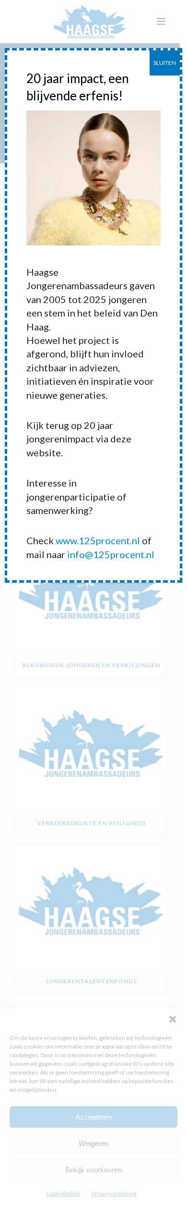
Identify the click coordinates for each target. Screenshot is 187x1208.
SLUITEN (164, 62)
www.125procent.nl (98, 540)
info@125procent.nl (110, 554)
